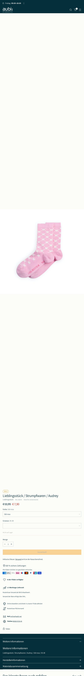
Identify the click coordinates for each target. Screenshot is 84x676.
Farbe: (8, 509)
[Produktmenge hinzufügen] (11, 544)
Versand (18, 559)
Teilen (8, 629)
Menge (5, 539)
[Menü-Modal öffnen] (80, 9)
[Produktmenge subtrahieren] (5, 544)
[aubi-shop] (8, 9)
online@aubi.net (16, 616)
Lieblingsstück (8, 499)
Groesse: (8, 521)
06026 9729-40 (17, 621)
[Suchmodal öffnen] (70, 9)
